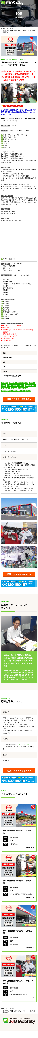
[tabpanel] (19, 46)
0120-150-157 (24, 744)
